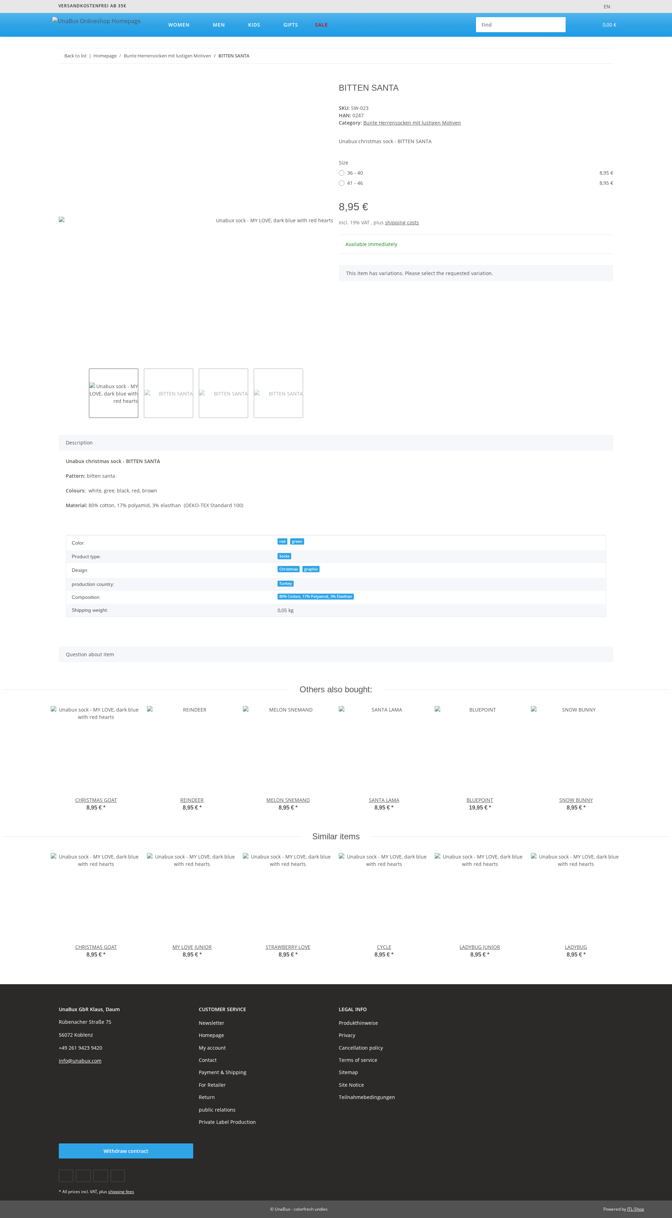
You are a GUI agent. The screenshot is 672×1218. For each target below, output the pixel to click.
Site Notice (351, 1085)
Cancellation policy (361, 1047)
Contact (208, 1060)
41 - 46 (480, 183)
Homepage (211, 1035)
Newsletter (211, 1023)
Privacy (347, 1035)
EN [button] (607, 6)
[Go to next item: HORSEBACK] (605, 55)
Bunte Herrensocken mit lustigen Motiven (412, 122)
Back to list (75, 55)
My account (212, 1047)
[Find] (558, 24)
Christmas (288, 569)
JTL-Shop (635, 1209)
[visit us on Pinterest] (100, 1176)
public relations (217, 1109)
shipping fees (121, 1192)
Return (207, 1097)
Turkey (285, 583)
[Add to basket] (64, 79)
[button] (578, 25)
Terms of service (358, 1060)
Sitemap (348, 1072)
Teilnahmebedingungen (367, 1097)
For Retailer (212, 1085)
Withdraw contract (126, 1151)
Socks (284, 556)
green (297, 541)
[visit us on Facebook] (66, 1176)
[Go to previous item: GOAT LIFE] (590, 55)
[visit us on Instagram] (118, 1176)
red (282, 541)
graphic (311, 569)
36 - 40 (480, 172)
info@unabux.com (80, 1060)
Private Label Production (227, 1122)
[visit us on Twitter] (83, 1176)
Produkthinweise (358, 1023)
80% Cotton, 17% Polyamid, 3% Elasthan (315, 596)
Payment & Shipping (222, 1072)
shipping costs (402, 222)
